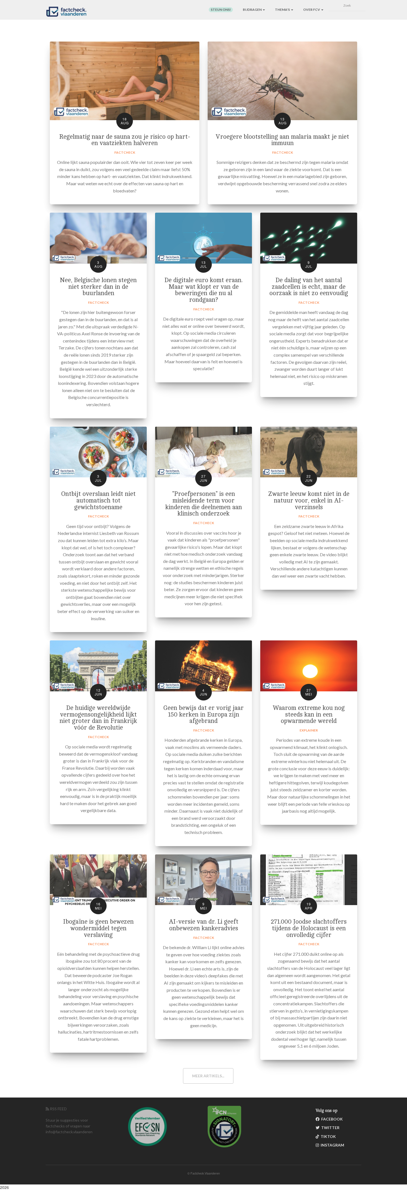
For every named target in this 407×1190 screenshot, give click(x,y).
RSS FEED (58, 1108)
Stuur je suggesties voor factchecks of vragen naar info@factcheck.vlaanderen (69, 1126)
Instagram (331, 1145)
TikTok (327, 1136)
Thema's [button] (282, 9)
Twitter (329, 1127)
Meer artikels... (208, 1075)
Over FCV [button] (312, 9)
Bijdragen (252, 9)
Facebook (331, 1119)
